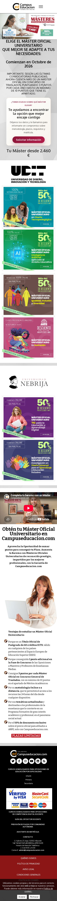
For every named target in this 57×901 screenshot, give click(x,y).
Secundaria (28, 783)
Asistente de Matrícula (28, 832)
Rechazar (34, 897)
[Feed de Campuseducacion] (44, 761)
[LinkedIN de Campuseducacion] (38, 761)
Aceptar (22, 897)
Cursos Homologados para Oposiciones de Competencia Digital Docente (28, 813)
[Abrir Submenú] (41, 6)
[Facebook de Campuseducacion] (19, 761)
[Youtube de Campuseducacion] (31, 761)
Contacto (28, 837)
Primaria (28, 780)
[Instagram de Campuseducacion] (25, 761)
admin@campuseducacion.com (31, 850)
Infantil (28, 776)
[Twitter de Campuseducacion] (13, 761)
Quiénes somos (28, 858)
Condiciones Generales (28, 875)
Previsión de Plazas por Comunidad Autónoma (28, 825)
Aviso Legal (28, 869)
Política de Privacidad (28, 864)
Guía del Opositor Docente (28, 819)
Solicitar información (28, 139)
